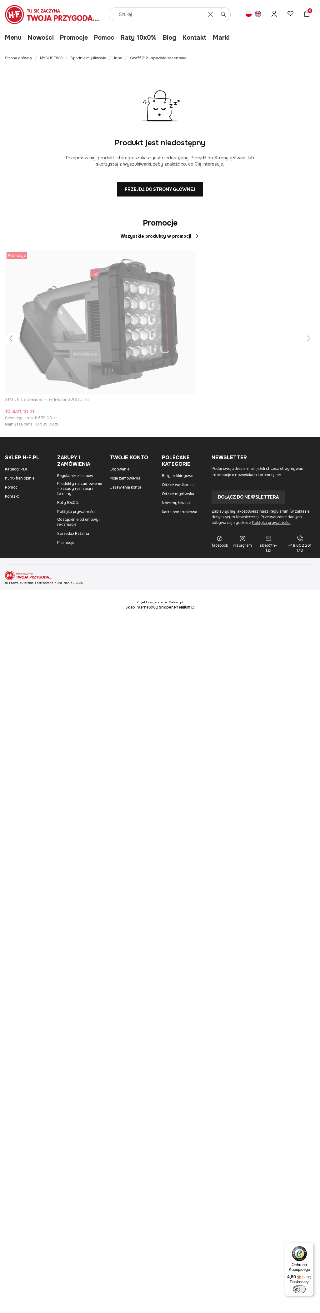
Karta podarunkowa (179, 512)
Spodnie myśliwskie (88, 58)
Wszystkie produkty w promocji (156, 236)
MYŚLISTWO (51, 58)
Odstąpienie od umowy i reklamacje (78, 522)
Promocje (74, 38)
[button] (223, 14)
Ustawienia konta (125, 487)
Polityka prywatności (76, 511)
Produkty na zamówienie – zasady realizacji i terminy (79, 488)
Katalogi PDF (16, 469)
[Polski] (249, 14)
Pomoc (104, 38)
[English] (258, 14)
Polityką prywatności (271, 522)
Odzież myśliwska (178, 493)
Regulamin (278, 511)
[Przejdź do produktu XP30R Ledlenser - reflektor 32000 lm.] (100, 322)
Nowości (41, 38)
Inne (118, 58)
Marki (221, 38)
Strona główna (18, 58)
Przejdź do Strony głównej (160, 189)
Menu (13, 38)
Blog (169, 38)
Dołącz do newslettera (248, 497)
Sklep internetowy (157, 607)
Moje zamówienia (125, 478)
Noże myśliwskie (176, 502)
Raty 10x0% (139, 38)
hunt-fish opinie (19, 478)
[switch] (299, 1289)
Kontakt (194, 38)
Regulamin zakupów (75, 475)
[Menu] (310, 1246)
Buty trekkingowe (177, 475)
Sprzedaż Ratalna (73, 533)
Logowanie (119, 469)
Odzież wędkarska (178, 484)
